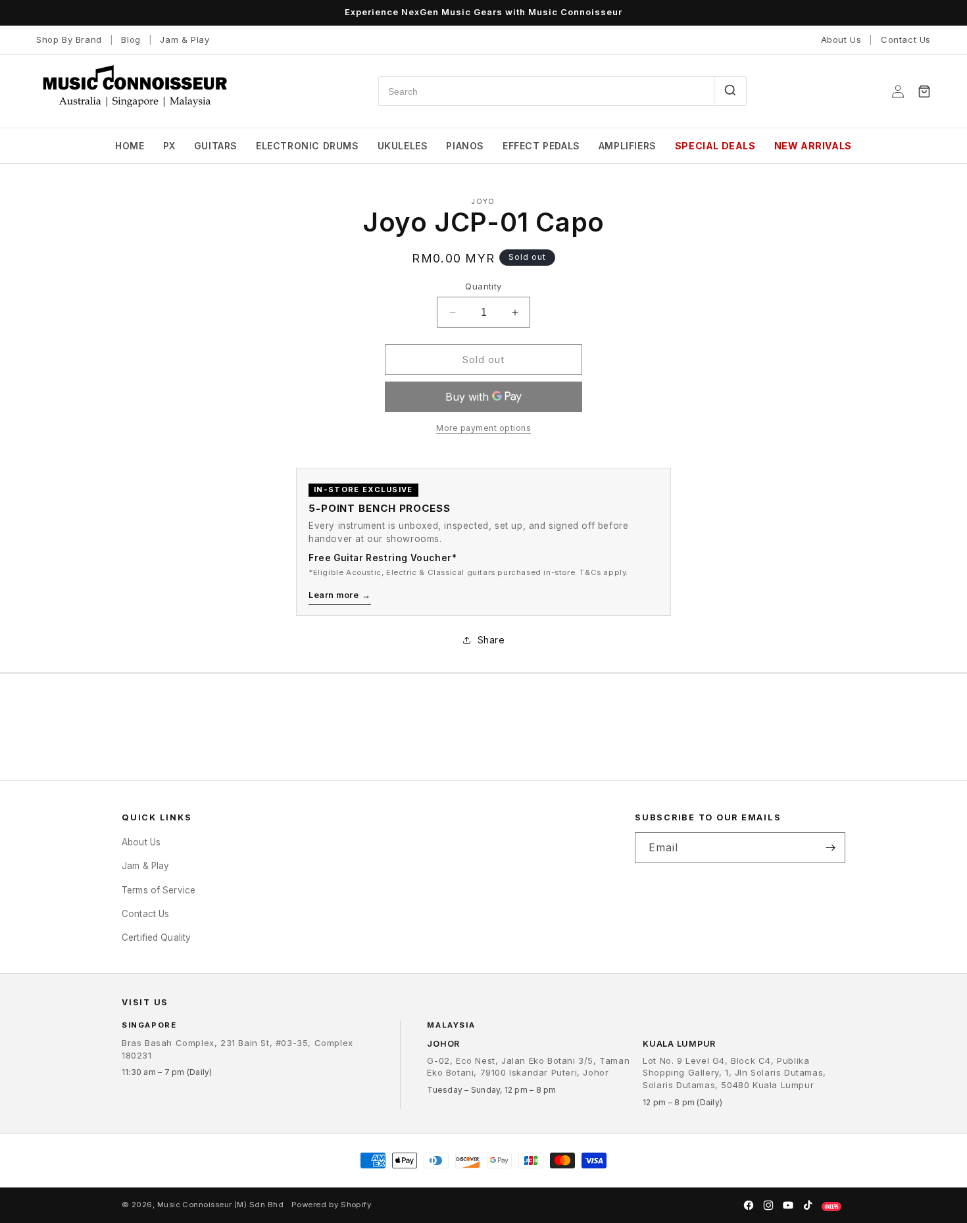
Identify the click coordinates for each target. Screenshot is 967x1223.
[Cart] (924, 91)
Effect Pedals (541, 145)
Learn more (340, 595)
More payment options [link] (483, 428)
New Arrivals (813, 145)
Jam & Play (184, 39)
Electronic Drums (307, 145)
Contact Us (906, 39)
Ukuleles (403, 145)
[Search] (730, 91)
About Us (841, 39)
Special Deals (715, 145)
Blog (130, 39)
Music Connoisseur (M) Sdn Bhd (220, 1204)
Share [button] (491, 639)
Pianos (465, 145)
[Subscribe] (830, 847)
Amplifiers (628, 145)
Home (129, 145)
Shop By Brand (69, 39)
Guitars (215, 145)
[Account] (898, 91)
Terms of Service (158, 889)
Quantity (483, 286)
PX (169, 145)
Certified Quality (156, 937)
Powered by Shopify (331, 1204)
